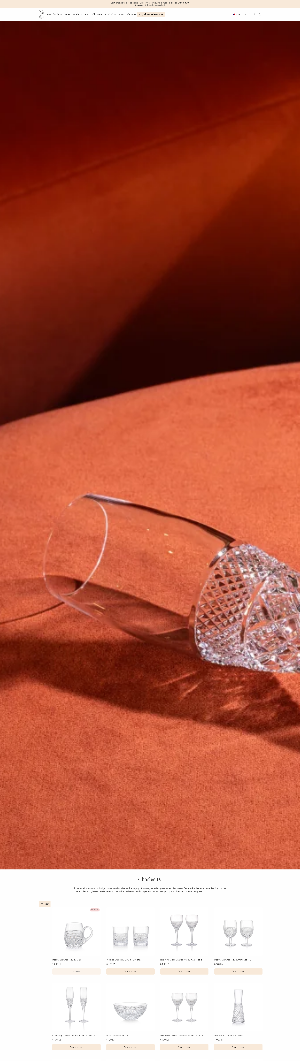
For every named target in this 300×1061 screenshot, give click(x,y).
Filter (46, 904)
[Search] (249, 14)
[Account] (254, 14)
